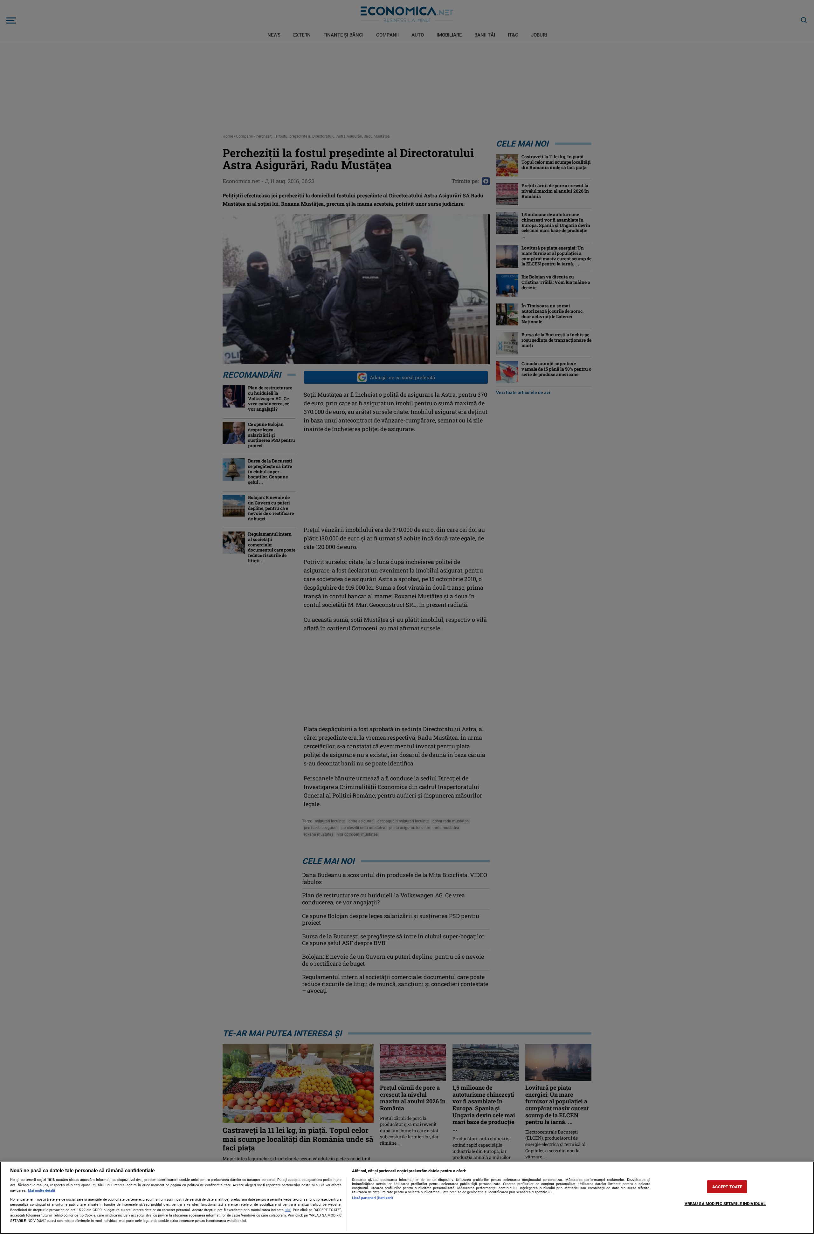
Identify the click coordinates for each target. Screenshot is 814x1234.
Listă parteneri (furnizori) (372, 1198)
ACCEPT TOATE (727, 1186)
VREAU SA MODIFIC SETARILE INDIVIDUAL (725, 1203)
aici (288, 1210)
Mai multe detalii (41, 1191)
